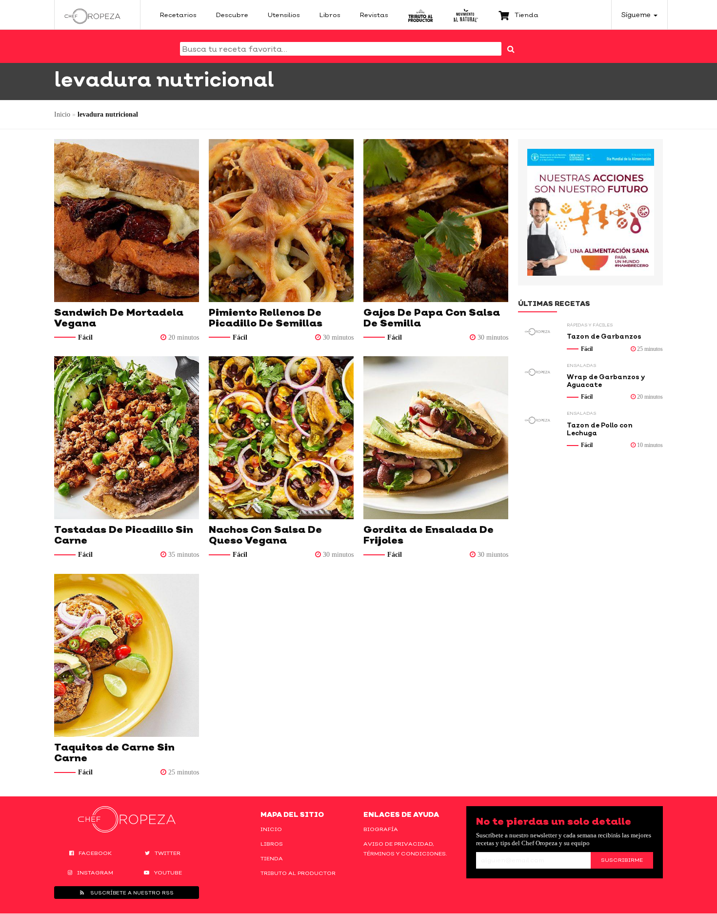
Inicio (62, 114)
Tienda (271, 858)
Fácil (85, 337)
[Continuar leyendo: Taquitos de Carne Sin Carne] (126, 655)
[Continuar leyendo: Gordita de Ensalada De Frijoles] (435, 437)
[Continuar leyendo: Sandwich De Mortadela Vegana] (126, 220)
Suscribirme (622, 859)
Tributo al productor (298, 873)
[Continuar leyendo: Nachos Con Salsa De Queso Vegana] (281, 437)
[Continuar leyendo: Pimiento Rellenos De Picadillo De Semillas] (281, 220)
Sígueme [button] (637, 14)
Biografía (380, 829)
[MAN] (465, 14)
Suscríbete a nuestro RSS (131, 892)
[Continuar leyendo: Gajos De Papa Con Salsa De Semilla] (435, 220)
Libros (271, 843)
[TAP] (420, 14)
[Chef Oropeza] (92, 14)
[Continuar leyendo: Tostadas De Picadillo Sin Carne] (126, 437)
